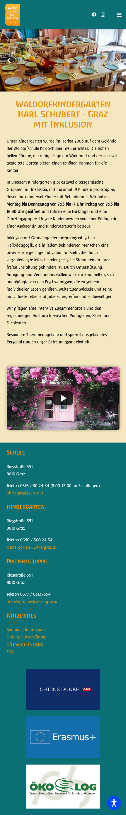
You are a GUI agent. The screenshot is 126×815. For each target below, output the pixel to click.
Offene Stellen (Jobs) (25, 644)
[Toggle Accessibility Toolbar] (114, 803)
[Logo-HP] (12, 14)
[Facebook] (94, 14)
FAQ (10, 651)
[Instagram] (102, 14)
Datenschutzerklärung (27, 637)
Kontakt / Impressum (26, 629)
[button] (119, 14)
